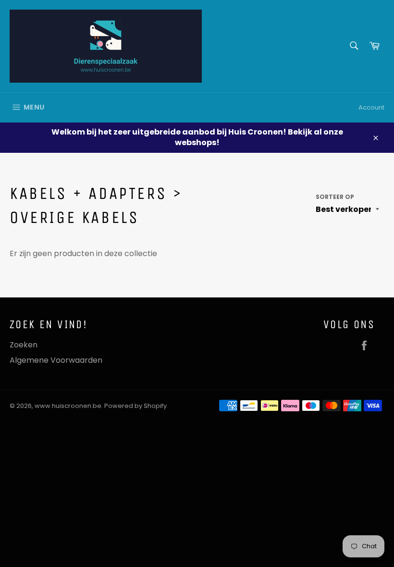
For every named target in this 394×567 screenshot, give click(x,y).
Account (371, 107)
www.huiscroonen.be (68, 406)
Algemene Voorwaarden (56, 360)
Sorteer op (335, 197)
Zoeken (23, 344)
